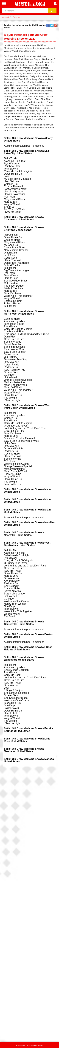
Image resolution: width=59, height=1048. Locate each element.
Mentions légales (37, 1045)
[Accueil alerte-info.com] (29, 4)
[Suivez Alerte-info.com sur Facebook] (55, 4)
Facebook (48, 25)
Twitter (51, 25)
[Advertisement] (29, 903)
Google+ (55, 25)
